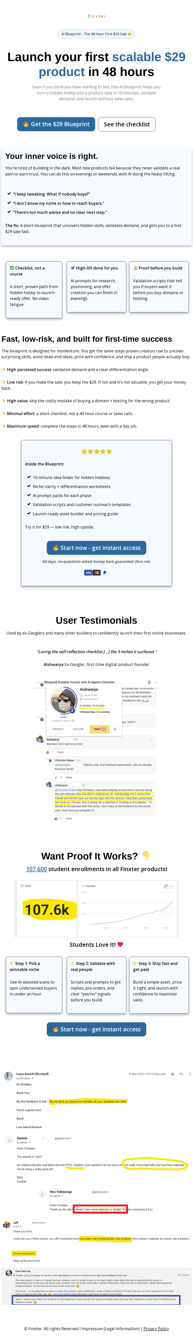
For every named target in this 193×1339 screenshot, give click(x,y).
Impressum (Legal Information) (110, 1328)
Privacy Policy (156, 1328)
